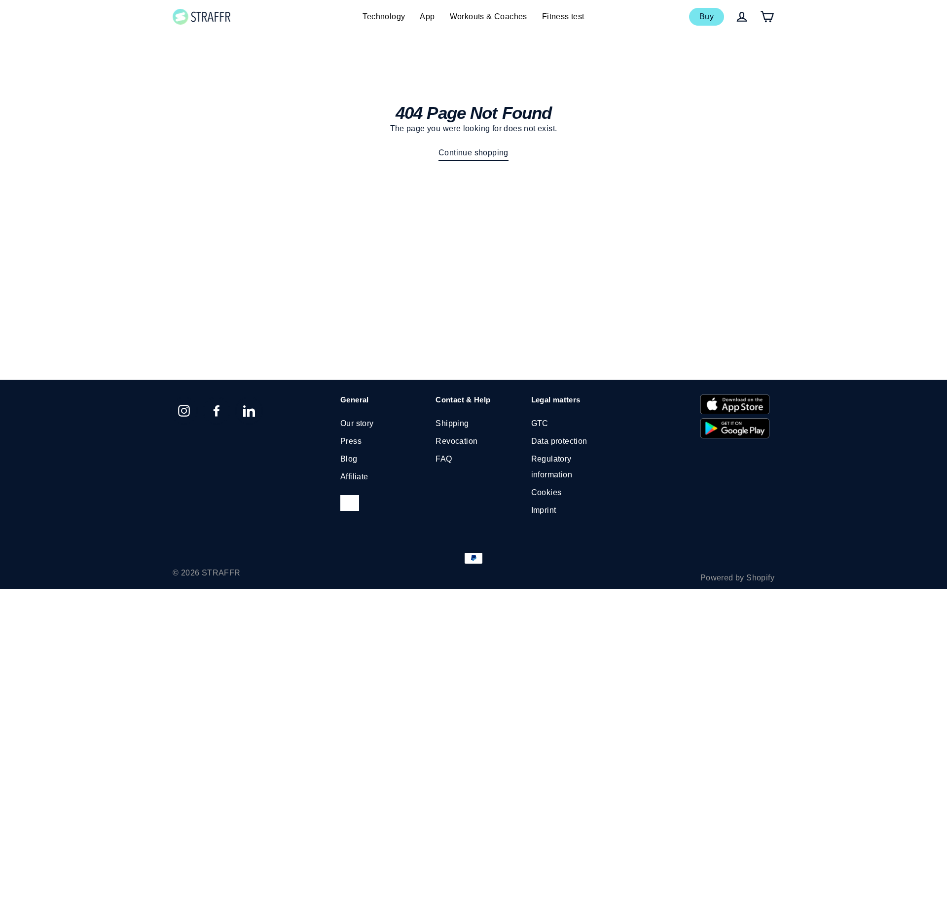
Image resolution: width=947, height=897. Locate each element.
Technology (384, 16)
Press (351, 441)
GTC (539, 423)
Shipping (452, 423)
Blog (349, 459)
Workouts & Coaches (488, 16)
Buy (706, 16)
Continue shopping (473, 152)
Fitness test (563, 16)
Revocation (456, 441)
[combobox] (349, 503)
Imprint (543, 510)
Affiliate (354, 476)
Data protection (559, 441)
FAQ (444, 459)
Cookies (546, 492)
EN (345, 502)
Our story (357, 423)
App (427, 16)
